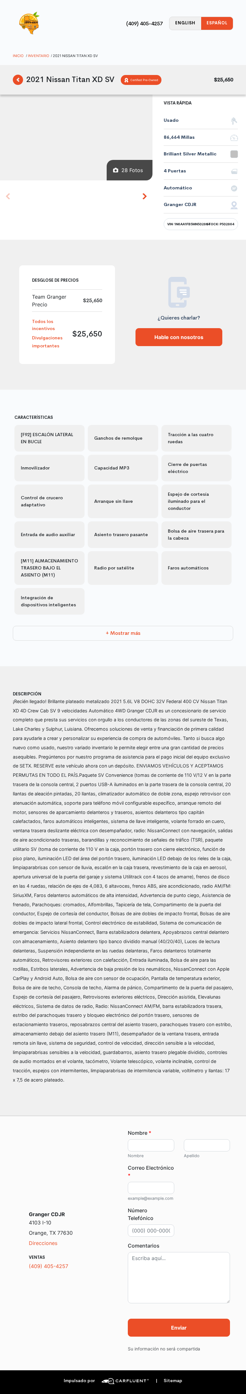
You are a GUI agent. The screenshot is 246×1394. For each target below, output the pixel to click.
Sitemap (169, 1380)
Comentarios (144, 1245)
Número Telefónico (140, 1214)
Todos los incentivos (43, 325)
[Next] (144, 196)
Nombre (139, 1133)
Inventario (38, 56)
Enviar (179, 1327)
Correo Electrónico (151, 1172)
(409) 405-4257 (144, 23)
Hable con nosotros (178, 337)
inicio (18, 56)
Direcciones (43, 1243)
